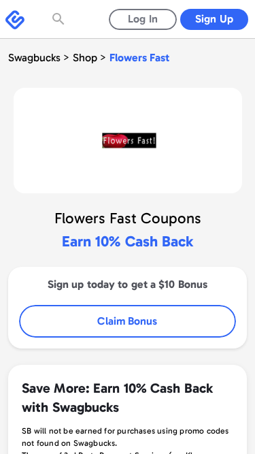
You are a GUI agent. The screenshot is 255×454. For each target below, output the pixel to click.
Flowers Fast (139, 57)
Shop (85, 57)
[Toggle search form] (60, 19)
